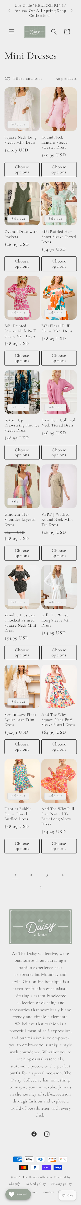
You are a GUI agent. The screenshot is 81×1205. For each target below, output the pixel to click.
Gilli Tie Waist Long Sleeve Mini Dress (56, 620)
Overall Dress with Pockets (21, 234)
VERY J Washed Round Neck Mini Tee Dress (57, 519)
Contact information (58, 1192)
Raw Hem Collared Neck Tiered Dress (58, 423)
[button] (11, 31)
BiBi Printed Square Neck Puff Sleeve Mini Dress (20, 330)
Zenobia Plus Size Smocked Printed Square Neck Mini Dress (20, 623)
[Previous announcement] (9, 10)
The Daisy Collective (37, 1177)
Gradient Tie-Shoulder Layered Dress (20, 519)
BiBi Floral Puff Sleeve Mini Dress (56, 328)
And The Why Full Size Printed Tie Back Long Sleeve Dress (57, 816)
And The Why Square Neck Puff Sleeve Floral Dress (58, 719)
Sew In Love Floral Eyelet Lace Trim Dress (21, 719)
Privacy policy (61, 1184)
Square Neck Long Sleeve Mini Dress (20, 140)
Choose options (22, 169)
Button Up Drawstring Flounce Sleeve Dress (21, 425)
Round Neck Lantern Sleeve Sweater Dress (54, 142)
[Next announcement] (72, 10)
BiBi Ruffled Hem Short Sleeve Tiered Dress (58, 236)
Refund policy (36, 1184)
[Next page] (40, 887)
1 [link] (15, 874)
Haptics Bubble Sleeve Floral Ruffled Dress (18, 813)
